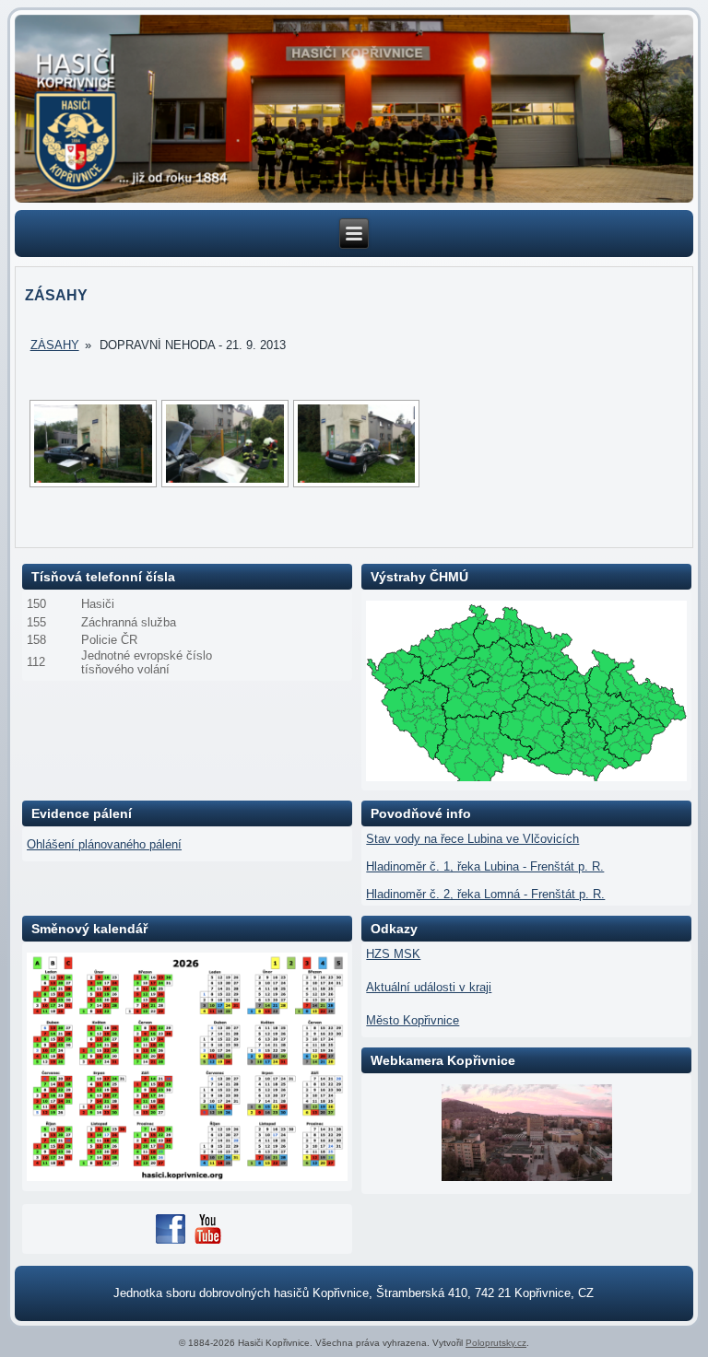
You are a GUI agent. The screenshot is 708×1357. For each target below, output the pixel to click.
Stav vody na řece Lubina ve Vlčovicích (472, 839)
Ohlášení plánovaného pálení (104, 844)
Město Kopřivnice (412, 1020)
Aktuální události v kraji (428, 987)
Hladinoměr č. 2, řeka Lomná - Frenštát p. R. (485, 894)
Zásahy (54, 345)
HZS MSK (393, 954)
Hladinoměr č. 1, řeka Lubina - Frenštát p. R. (485, 866)
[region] (354, 109)
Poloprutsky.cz (496, 1343)
